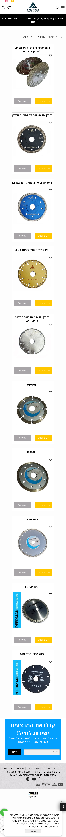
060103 (31, 384)
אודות (47, 768)
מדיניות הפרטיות (36, 826)
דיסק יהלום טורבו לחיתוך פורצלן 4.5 (32, 182)
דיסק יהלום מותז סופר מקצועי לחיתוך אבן (32, 318)
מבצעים (19, 768)
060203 (31, 452)
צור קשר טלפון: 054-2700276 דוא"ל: (32, 770)
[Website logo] (33, 7)
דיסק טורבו (32, 519)
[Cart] (3, 5)
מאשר (33, 831)
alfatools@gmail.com (18, 771)
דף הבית (57, 768)
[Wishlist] (9, 5)
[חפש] (57, 5)
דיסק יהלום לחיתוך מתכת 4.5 (31, 250)
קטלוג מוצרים (34, 768)
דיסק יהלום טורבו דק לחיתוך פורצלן (32, 115)
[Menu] (63, 5)
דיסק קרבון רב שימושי (31, 654)
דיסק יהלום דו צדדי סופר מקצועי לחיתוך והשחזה (32, 49)
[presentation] (3, 20)
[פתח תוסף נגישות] (63, 807)
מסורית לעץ (32, 586)
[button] (22, 101)
